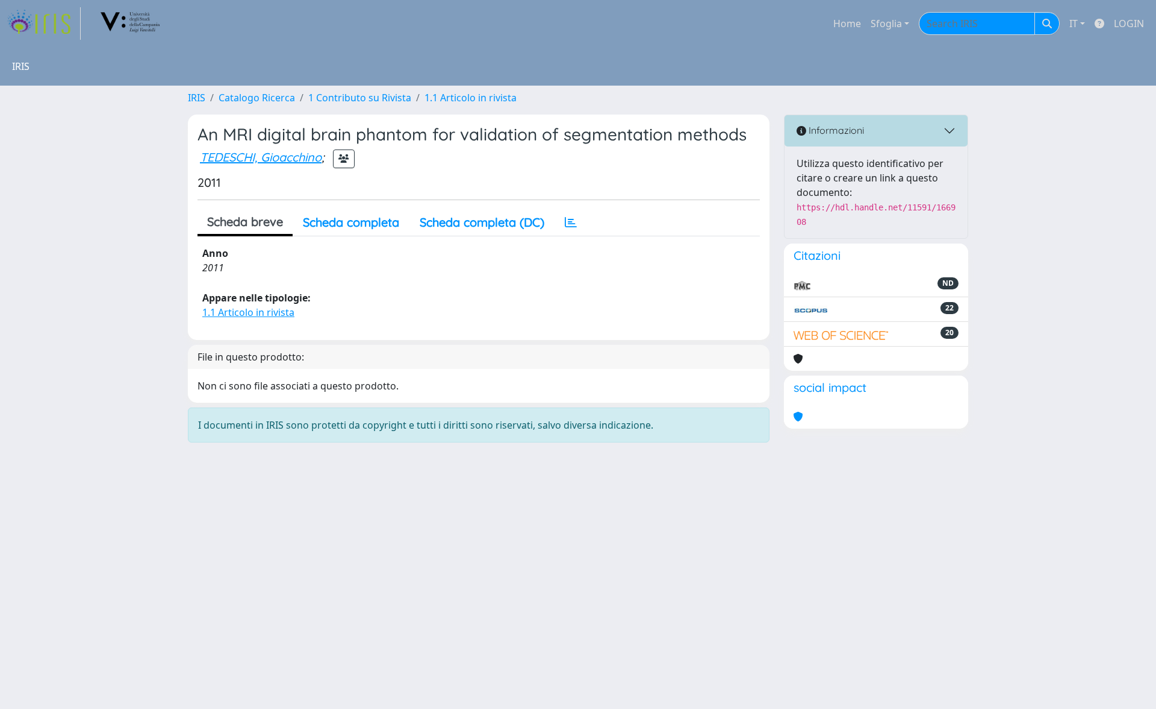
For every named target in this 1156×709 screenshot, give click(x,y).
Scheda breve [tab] (245, 221)
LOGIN (1129, 23)
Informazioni (835, 130)
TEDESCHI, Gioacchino (261, 157)
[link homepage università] (130, 23)
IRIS (196, 97)
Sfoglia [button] (886, 23)
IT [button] (1073, 23)
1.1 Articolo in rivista (470, 97)
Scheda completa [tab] (351, 222)
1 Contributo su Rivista (359, 97)
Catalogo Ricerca (257, 97)
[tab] (571, 222)
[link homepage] (44, 23)
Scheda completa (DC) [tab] (482, 222)
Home (847, 23)
